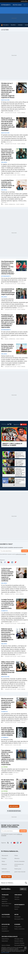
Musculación (5, 100)
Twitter (1, 562)
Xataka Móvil (5, 899)
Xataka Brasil (5, 941)
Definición (4, 868)
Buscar (26, 882)
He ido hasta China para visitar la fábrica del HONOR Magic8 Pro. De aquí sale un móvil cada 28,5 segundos (8, 784)
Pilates (16, 855)
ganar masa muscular (19, 871)
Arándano (20, 24)
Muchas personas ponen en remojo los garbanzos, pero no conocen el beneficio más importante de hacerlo (7, 704)
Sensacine (16, 907)
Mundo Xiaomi (5, 905)
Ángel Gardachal (10, 204)
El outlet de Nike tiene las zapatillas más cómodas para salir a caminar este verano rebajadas (7, 731)
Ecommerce (4, 737)
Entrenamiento (6, 276)
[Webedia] (24, 1)
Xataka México (5, 938)
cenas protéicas (6, 871)
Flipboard (15, 562)
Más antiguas (14, 806)
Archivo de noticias (15, 811)
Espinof (16, 909)
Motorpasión (17, 916)
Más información (5, 952)
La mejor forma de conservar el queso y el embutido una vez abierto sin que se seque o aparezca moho (7, 604)
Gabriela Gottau (10, 594)
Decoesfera (4, 928)
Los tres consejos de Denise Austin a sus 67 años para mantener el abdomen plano (7, 348)
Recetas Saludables (19, 861)
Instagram (12, 562)
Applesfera (4, 901)
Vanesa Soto (8, 745)
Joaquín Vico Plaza (10, 112)
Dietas (3, 861)
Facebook (5, 562)
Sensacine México (18, 941)
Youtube (8, 562)
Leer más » (17, 110)
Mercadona (6, 24)
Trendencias (5, 926)
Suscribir (24, 551)
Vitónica (6, 424)
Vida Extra (16, 899)
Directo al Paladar (6, 916)
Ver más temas (6, 876)
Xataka (5, 767)
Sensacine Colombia (19, 943)
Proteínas (4, 858)
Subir (22, 889)
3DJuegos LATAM (18, 938)
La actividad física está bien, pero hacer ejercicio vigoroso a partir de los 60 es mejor (7, 184)
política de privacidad (21, 554)
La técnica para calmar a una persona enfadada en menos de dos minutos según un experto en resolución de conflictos (7, 575)
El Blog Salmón (18, 926)
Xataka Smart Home (6, 903)
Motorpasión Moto (18, 919)
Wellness (4, 162)
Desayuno (4, 864)
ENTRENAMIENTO (6, 4)
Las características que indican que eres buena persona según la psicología (8, 291)
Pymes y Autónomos (19, 928)
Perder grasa (17, 868)
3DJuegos (16, 897)
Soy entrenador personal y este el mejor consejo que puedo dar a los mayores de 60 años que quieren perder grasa (7, 154)
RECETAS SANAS (17, 4)
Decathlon (13, 24)
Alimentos (4, 610)
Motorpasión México (19, 945)
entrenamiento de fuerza (18, 865)
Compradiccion (5, 931)
